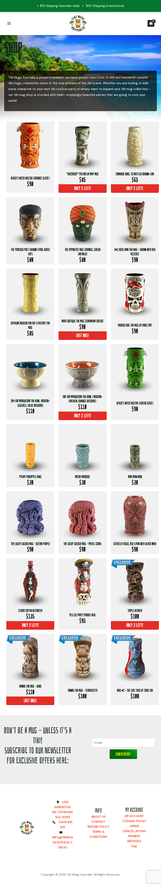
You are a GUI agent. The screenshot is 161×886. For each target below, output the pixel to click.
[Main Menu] (9, 23)
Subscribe (123, 754)
